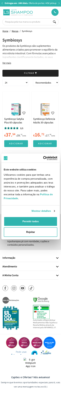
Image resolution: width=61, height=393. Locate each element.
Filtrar (29, 73)
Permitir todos (30, 221)
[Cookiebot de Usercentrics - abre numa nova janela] (43, 158)
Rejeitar (30, 232)
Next (59, 3)
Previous (2, 3)
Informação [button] (8, 258)
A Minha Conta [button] (10, 275)
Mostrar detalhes (41, 210)
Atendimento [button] (9, 266)
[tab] (30, 258)
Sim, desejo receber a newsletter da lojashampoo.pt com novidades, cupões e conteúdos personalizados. (28, 241)
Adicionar (16, 143)
